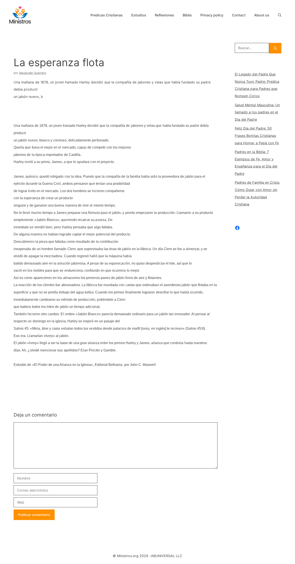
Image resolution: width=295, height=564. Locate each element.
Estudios (138, 15)
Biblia (187, 15)
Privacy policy (212, 15)
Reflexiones (164, 15)
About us (261, 15)
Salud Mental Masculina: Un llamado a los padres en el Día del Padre (257, 112)
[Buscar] (275, 48)
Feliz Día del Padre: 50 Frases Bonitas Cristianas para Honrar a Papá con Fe (257, 135)
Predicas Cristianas (106, 15)
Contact (238, 15)
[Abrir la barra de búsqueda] (280, 15)
